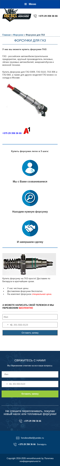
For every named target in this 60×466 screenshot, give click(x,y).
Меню (32, 4)
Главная (6, 35)
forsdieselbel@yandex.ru (32, 438)
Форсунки (18, 35)
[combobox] (7, 324)
